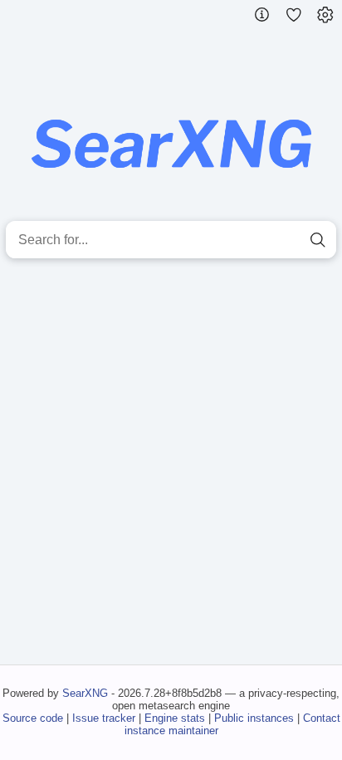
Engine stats (174, 718)
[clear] (288, 239)
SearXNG (85, 693)
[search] (317, 239)
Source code (32, 718)
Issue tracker (103, 718)
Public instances (254, 718)
